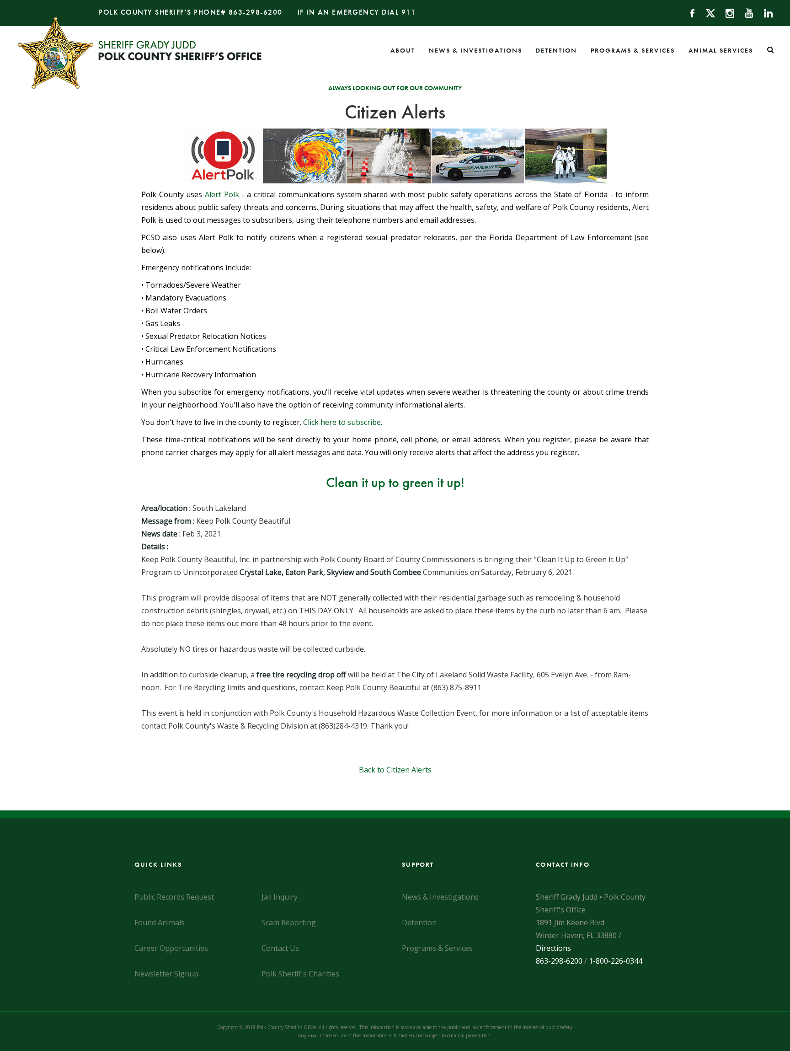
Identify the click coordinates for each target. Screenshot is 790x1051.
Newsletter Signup (166, 974)
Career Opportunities (171, 948)
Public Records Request (174, 897)
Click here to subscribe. (342, 422)
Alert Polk (222, 194)
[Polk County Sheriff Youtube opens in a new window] (745, 12)
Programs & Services (633, 50)
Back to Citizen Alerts (395, 770)
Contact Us (280, 948)
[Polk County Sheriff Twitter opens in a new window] (706, 12)
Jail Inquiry (280, 897)
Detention (556, 50)
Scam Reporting (289, 922)
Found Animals (159, 922)
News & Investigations (475, 50)
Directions (553, 948)
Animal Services (721, 50)
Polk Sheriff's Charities (300, 974)
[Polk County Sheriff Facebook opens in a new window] (688, 12)
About (402, 50)
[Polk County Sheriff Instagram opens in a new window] (725, 12)
